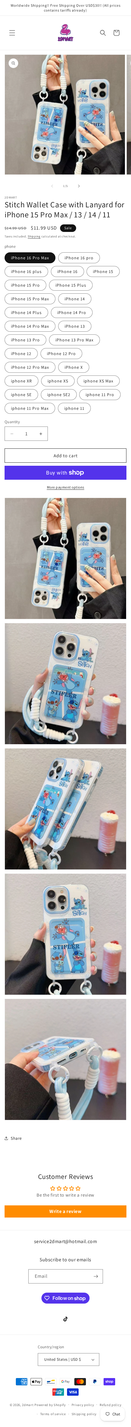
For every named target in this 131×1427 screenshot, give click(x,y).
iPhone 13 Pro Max (74, 340)
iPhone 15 (103, 271)
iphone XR (21, 381)
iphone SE (21, 394)
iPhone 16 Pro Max (30, 258)
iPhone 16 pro (79, 258)
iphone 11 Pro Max (30, 408)
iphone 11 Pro (100, 394)
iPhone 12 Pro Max (30, 367)
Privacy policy (83, 1405)
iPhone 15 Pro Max (30, 299)
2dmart (28, 1404)
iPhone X (74, 367)
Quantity (12, 421)
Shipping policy (84, 1414)
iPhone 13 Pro (25, 340)
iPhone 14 (75, 299)
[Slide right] (79, 186)
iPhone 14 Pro (71, 312)
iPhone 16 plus (26, 271)
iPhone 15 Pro (25, 285)
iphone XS (58, 381)
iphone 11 (74, 408)
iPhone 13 (75, 326)
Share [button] (16, 1138)
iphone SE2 (58, 394)
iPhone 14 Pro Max (30, 326)
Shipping (34, 236)
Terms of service (53, 1414)
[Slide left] (52, 186)
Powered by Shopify (50, 1404)
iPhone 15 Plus (70, 285)
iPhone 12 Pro (61, 353)
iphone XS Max (98, 381)
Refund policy (110, 1405)
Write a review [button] (65, 1211)
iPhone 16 (67, 271)
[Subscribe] (96, 1276)
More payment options (65, 487)
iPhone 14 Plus (26, 312)
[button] (12, 33)
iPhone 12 (21, 353)
